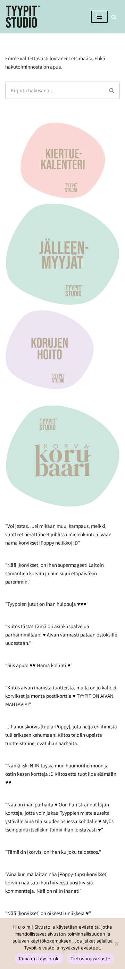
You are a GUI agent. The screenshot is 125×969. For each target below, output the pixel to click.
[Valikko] (99, 17)
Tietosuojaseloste (90, 958)
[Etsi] (113, 16)
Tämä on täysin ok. (39, 958)
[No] (116, 943)
